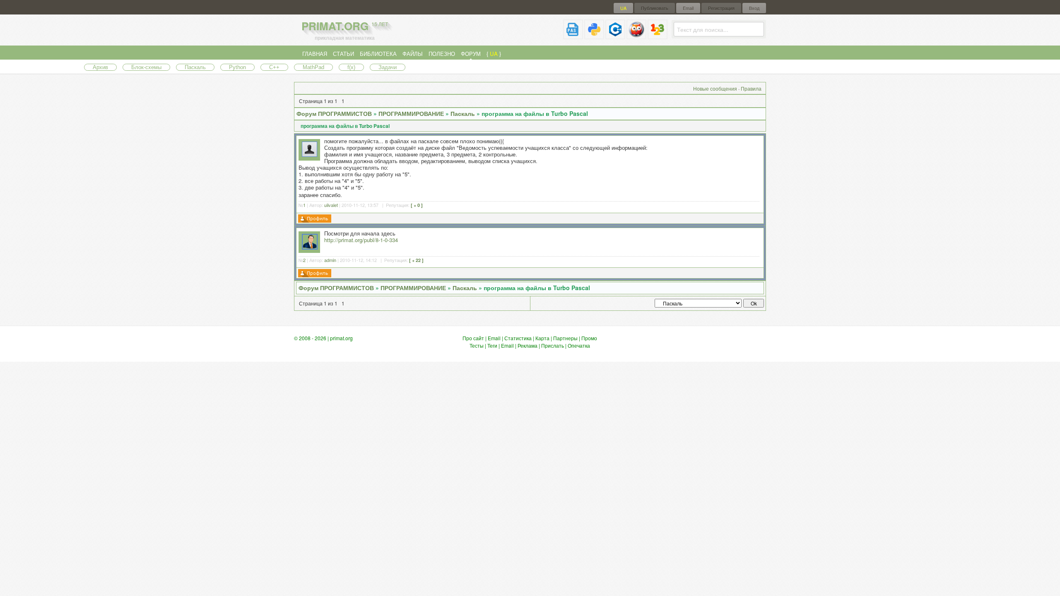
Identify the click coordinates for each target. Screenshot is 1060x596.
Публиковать (654, 8)
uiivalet (331, 205)
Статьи (343, 54)
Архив (100, 67)
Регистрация (721, 8)
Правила (751, 88)
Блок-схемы (146, 67)
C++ (274, 67)
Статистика (518, 337)
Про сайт (473, 337)
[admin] (310, 247)
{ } (494, 54)
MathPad (313, 67)
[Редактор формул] (657, 35)
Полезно (442, 54)
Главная (314, 54)
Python (237, 67)
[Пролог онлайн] (636, 35)
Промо (589, 337)
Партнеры (565, 337)
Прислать (552, 345)
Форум (471, 54)
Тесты (477, 345)
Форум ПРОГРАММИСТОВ (334, 113)
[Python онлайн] (594, 35)
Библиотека (378, 54)
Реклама (527, 345)
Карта (542, 337)
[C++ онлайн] (615, 35)
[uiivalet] (309, 154)
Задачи (387, 67)
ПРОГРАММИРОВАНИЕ (411, 113)
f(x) (351, 67)
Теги (492, 345)
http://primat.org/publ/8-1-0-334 (361, 240)
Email (688, 8)
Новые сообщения (715, 88)
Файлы (412, 54)
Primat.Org (344, 26)
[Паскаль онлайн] (573, 35)
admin (330, 260)
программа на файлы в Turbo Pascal (535, 113)
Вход (754, 8)
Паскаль (195, 67)
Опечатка (579, 345)
